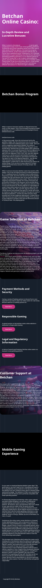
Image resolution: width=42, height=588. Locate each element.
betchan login (24, 45)
